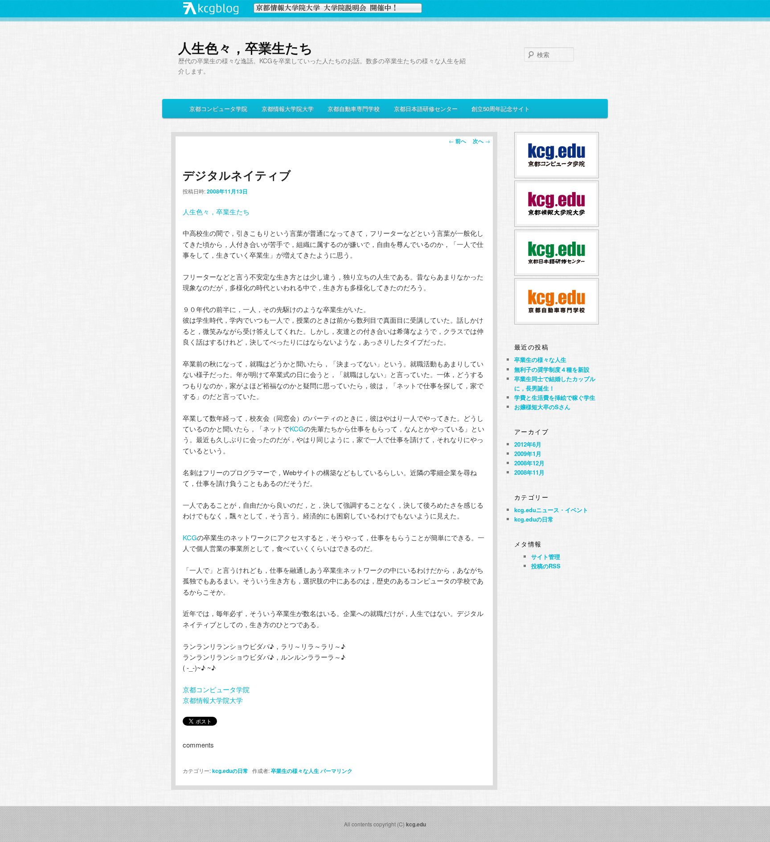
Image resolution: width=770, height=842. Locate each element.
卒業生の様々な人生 (295, 771)
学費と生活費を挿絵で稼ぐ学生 (554, 397)
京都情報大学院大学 (288, 108)
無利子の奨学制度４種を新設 (552, 369)
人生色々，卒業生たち (245, 47)
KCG (297, 428)
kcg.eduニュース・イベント (551, 509)
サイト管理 (545, 556)
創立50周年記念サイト (500, 108)
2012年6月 (527, 444)
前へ (457, 141)
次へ (481, 141)
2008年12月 (529, 463)
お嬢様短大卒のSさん (542, 407)
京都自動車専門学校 (354, 108)
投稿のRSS (546, 566)
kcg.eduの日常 (230, 771)
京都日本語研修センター (426, 108)
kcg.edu (416, 824)
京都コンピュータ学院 (218, 108)
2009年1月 (527, 453)
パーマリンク (336, 771)
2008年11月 (529, 472)
